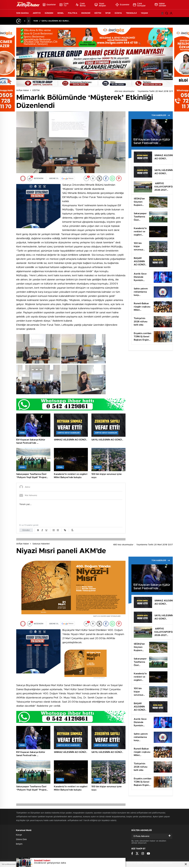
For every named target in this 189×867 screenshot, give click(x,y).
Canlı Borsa (83, 5)
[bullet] (58, 530)
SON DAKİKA (22, 13)
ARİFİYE (37, 13)
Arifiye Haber (22, 90)
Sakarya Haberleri (41, 544)
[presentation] (25, 21)
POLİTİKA (72, 13)
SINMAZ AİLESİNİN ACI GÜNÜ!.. (55, 21)
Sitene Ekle (21, 839)
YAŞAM (144, 13)
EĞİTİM (97, 13)
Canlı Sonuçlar (141, 5)
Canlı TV (66, 5)
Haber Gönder (162, 5)
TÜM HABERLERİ (158, 115)
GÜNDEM (49, 13)
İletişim (19, 844)
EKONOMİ (86, 13)
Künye (19, 835)
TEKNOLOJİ (131, 13)
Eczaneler (124, 5)
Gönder (26, 530)
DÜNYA (118, 13)
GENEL (60, 13)
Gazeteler (51, 5)
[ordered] (54, 530)
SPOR (108, 13)
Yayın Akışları (102, 5)
